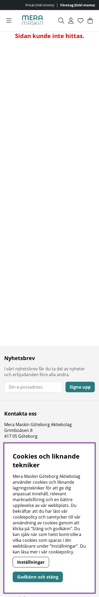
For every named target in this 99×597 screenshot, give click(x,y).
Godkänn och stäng (37, 577)
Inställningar (31, 562)
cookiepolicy (61, 552)
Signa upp (80, 387)
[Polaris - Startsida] (32, 20)
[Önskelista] (81, 21)
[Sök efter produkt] (61, 21)
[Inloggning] (71, 21)
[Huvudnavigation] (8, 21)
